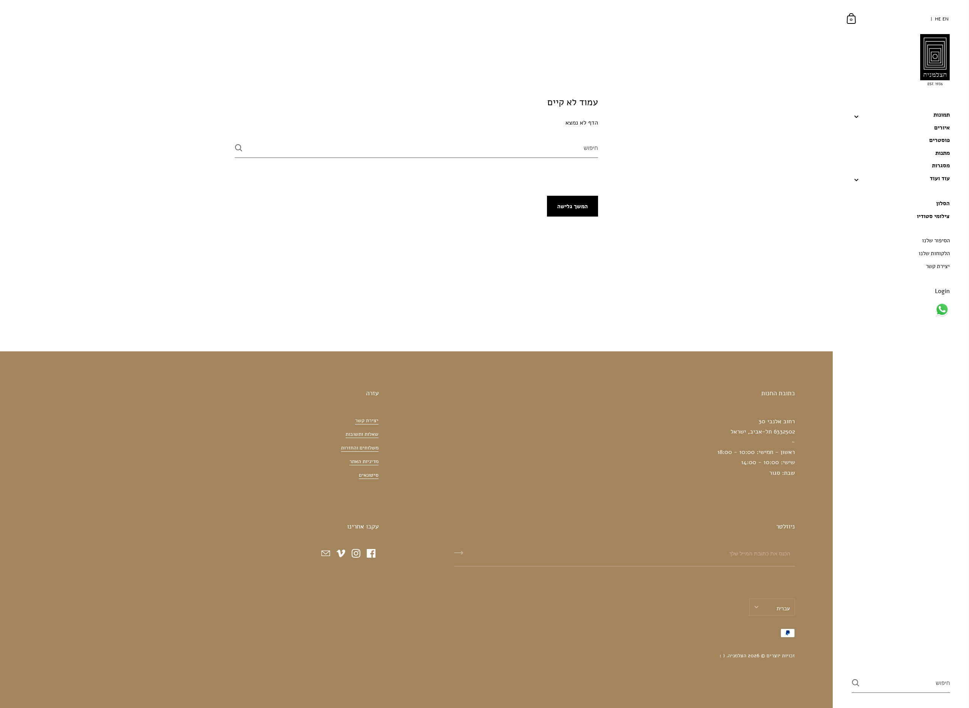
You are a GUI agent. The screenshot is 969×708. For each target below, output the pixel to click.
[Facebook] (371, 553)
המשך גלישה (572, 206)
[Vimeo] (340, 553)
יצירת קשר (367, 420)
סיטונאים (369, 475)
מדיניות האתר (364, 461)
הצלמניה (737, 655)
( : (722, 655)
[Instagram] (355, 553)
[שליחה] (239, 148)
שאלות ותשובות (362, 434)
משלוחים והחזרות (360, 447)
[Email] (325, 553)
